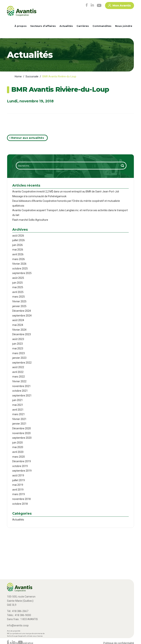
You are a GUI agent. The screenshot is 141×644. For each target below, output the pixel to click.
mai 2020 (17, 447)
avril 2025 (18, 292)
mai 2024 (17, 324)
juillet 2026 (18, 240)
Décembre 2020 (21, 428)
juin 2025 (17, 282)
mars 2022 (18, 376)
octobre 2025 (20, 268)
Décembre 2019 (21, 461)
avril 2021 (18, 409)
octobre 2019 (20, 466)
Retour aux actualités (27, 137)
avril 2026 (18, 254)
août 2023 (18, 339)
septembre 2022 (22, 362)
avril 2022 (18, 372)
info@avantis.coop (18, 625)
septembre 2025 (22, 273)
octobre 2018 (20, 503)
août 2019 (18, 475)
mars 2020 (18, 456)
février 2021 (19, 419)
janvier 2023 (19, 357)
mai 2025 (17, 287)
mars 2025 (18, 296)
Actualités (66, 26)
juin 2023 (17, 343)
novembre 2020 (21, 433)
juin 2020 (17, 442)
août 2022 (18, 367)
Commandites (102, 26)
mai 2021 (17, 404)
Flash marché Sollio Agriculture (30, 219)
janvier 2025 (19, 306)
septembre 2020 (22, 437)
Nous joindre (123, 26)
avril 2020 (18, 451)
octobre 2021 (20, 390)
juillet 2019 (18, 480)
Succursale (32, 76)
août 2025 (18, 277)
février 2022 (19, 381)
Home (18, 76)
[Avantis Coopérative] (21, 12)
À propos (21, 26)
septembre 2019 (22, 470)
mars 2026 (18, 259)
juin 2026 (17, 245)
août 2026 (18, 235)
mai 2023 (17, 348)
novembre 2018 (21, 499)
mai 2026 (17, 249)
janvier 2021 (19, 423)
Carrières (83, 26)
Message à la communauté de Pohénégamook (39, 196)
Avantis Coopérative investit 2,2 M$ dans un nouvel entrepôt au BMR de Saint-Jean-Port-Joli (65, 191)
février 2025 (19, 301)
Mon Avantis (122, 5)
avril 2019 (18, 489)
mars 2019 (18, 494)
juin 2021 (17, 400)
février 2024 (19, 329)
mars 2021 (18, 414)
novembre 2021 (21, 386)
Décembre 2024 (21, 310)
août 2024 (18, 320)
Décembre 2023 (21, 334)
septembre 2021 (22, 395)
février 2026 (19, 263)
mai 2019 (17, 484)
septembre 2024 (22, 315)
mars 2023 (18, 353)
